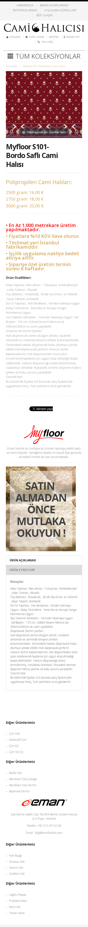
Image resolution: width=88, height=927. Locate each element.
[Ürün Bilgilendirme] (41, 468)
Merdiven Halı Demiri (23, 785)
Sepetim (54, 37)
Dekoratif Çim (18, 740)
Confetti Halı (17, 874)
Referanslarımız (25, 10)
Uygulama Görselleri (60, 10)
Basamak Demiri (19, 791)
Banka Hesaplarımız (54, 5)
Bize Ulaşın (44, 15)
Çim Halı (14, 734)
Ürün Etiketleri (22, 570)
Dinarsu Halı (17, 862)
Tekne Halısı (17, 913)
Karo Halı (14, 907)
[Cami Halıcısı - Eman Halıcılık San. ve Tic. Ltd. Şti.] (44, 25)
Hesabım (15, 37)
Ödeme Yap (73, 37)
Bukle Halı (15, 773)
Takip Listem (36, 37)
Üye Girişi (47, 42)
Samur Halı (16, 868)
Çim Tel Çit (16, 752)
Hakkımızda (25, 5)
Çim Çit (14, 746)
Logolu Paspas (17, 895)
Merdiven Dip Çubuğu (23, 779)
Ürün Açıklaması (23, 560)
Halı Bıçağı (15, 856)
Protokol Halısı (18, 901)
